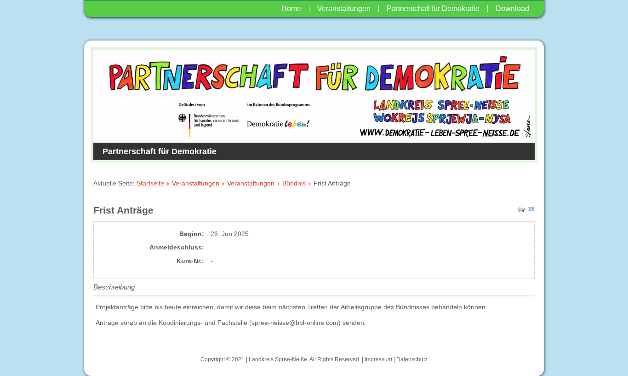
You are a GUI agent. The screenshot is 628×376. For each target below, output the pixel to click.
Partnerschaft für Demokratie (433, 8)
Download (512, 8)
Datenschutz (412, 359)
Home (291, 8)
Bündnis (294, 183)
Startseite (150, 183)
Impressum (378, 359)
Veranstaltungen (344, 8)
